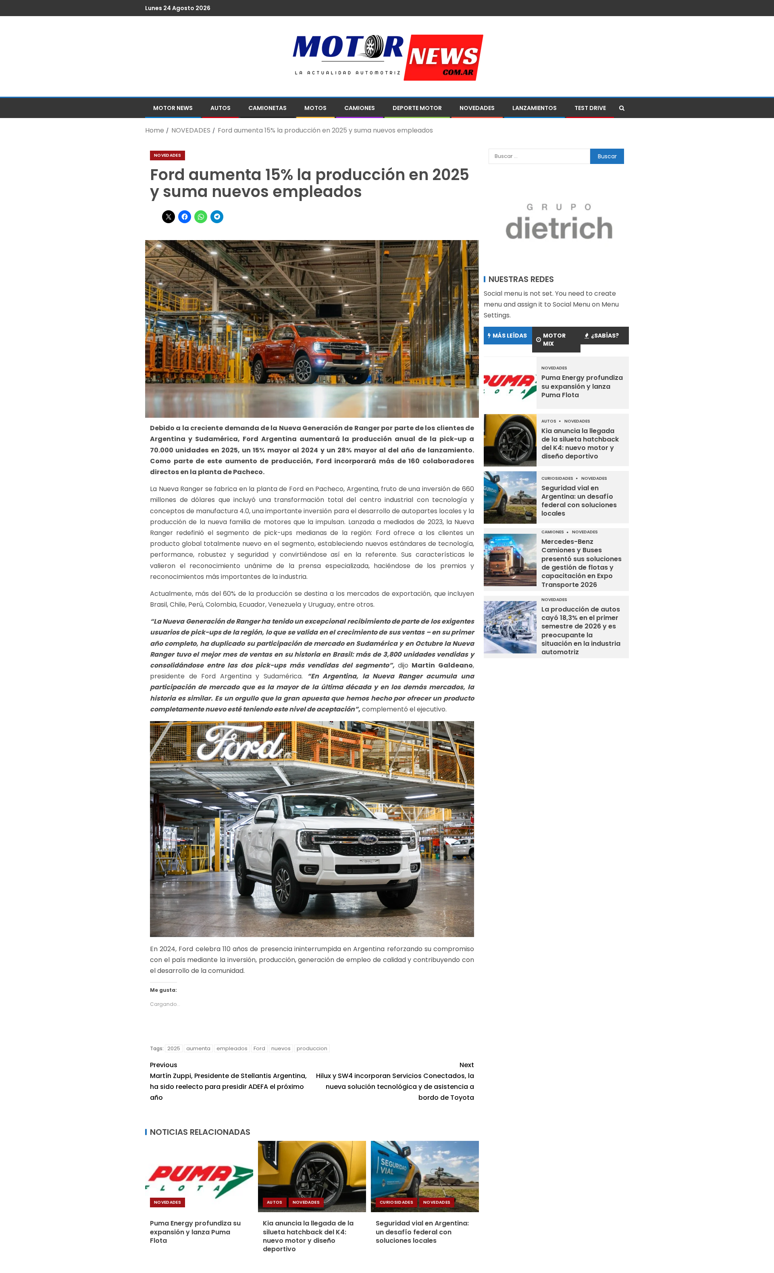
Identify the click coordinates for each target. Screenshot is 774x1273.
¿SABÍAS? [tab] (605, 336)
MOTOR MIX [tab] (554, 340)
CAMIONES (359, 108)
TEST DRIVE (590, 108)
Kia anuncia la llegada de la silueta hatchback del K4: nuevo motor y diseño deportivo (308, 1236)
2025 (173, 1048)
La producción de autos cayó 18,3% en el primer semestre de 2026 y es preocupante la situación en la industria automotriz (580, 631)
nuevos (281, 1048)
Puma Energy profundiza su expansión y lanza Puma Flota (195, 1232)
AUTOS (220, 108)
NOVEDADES (477, 108)
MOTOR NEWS (173, 108)
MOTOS (315, 108)
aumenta (198, 1048)
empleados (232, 1048)
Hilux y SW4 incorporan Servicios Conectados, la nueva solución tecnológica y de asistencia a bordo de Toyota (395, 1081)
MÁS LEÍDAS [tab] (510, 336)
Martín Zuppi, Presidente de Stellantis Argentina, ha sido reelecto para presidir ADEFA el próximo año (228, 1081)
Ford (259, 1048)
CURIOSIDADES (396, 1202)
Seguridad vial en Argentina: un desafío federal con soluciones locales (422, 1232)
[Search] (622, 108)
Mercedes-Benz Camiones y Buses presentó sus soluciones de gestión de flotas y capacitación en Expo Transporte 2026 (581, 563)
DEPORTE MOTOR (417, 108)
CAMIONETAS (267, 108)
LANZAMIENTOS (534, 108)
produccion (312, 1048)
